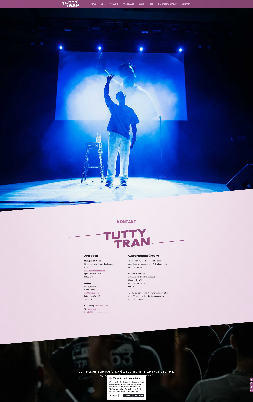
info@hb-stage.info (91, 293)
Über (103, 4)
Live (106, 306)
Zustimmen (138, 396)
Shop (150, 4)
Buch (141, 4)
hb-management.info (95, 309)
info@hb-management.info (94, 270)
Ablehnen (128, 396)
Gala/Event (99, 306)
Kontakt (186, 4)
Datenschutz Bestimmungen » (127, 391)
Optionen (114, 396)
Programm (128, 4)
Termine (114, 4)
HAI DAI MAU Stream (167, 4)
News (93, 4)
